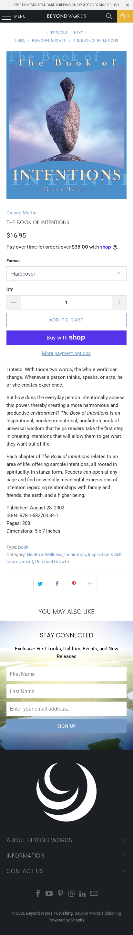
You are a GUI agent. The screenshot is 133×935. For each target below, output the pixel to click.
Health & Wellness (44, 554)
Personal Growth (52, 561)
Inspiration (75, 554)
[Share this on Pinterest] (74, 584)
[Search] (109, 16)
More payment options (66, 353)
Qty (9, 289)
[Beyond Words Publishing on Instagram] (72, 894)
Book (23, 547)
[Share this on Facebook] (57, 584)
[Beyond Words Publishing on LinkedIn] (83, 894)
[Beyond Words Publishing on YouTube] (49, 894)
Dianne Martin (21, 213)
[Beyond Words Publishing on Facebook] (38, 894)
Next (79, 33)
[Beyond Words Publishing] (66, 16)
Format (13, 260)
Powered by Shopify (66, 920)
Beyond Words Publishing (49, 913)
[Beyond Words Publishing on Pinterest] (61, 894)
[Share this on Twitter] (40, 584)
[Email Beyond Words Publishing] (94, 894)
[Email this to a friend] (91, 584)
